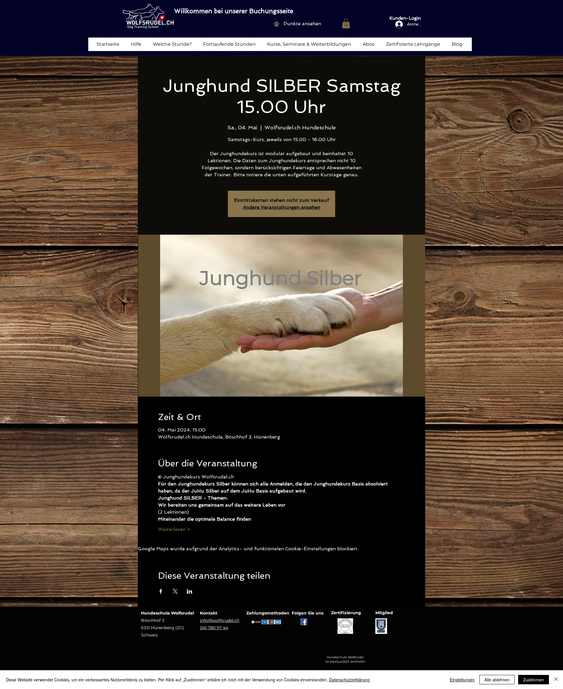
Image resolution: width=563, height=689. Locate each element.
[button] (346, 23)
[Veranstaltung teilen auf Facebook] (161, 591)
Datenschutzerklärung (349, 680)
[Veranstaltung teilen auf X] (175, 591)
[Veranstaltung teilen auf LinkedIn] (189, 591)
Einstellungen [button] (462, 680)
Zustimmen (533, 680)
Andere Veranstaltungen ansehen (281, 207)
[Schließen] (555, 679)
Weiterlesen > (174, 529)
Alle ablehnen (497, 680)
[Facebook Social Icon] (303, 621)
